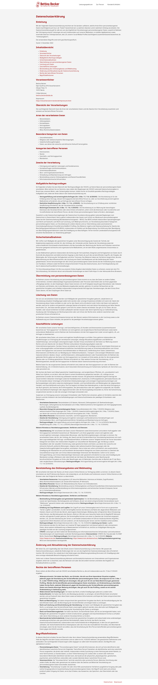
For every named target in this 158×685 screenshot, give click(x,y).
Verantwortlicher (45, 53)
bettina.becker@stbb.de (44, 95)
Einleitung (43, 51)
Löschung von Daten (47, 64)
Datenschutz (108, 682)
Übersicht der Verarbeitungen (50, 55)
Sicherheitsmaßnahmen (48, 60)
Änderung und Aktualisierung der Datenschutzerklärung (59, 71)
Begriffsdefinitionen (47, 75)
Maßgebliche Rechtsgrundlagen (51, 58)
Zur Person (100, 4)
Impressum (118, 682)
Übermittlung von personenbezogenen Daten (55, 62)
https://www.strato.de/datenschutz (85, 538)
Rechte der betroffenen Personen (51, 73)
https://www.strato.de (47, 538)
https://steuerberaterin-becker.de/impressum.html (53, 101)
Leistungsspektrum (86, 4)
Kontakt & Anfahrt (114, 4)
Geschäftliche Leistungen (48, 66)
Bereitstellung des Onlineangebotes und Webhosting (58, 69)
